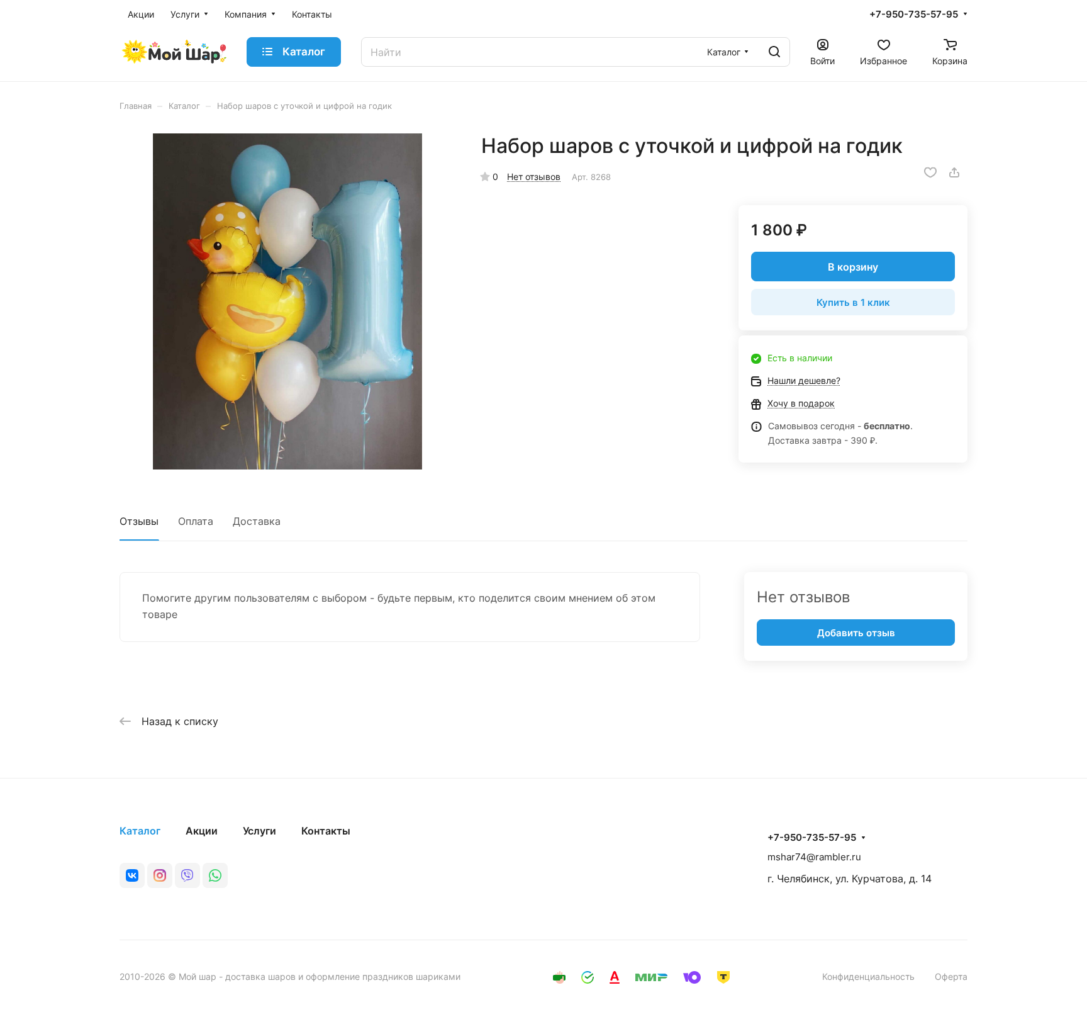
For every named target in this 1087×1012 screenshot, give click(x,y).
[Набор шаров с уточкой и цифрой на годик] (287, 301)
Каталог (140, 830)
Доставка (257, 521)
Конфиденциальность (868, 976)
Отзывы (139, 521)
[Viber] (187, 875)
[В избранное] (930, 172)
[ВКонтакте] (132, 875)
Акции (202, 830)
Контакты (325, 830)
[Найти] (774, 52)
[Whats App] (215, 875)
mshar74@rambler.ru (814, 857)
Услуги (259, 830)
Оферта (951, 976)
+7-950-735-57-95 (913, 14)
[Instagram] (159, 875)
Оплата (195, 521)
